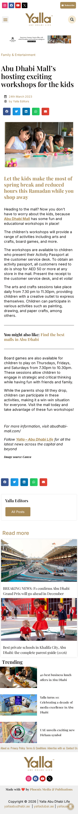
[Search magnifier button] (72, 19)
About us (5, 748)
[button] (5, 19)
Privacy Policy (18, 748)
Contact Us (71, 748)
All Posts (17, 512)
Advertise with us (56, 748)
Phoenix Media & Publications (51, 789)
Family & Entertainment (18, 55)
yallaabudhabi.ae (17, 806)
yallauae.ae (65, 806)
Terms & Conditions (36, 748)
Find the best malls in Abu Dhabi (34, 337)
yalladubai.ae (44, 806)
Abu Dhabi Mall (17, 219)
